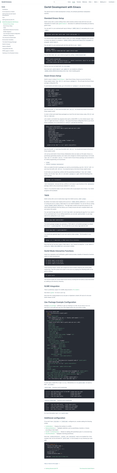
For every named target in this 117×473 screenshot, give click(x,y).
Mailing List (103, 2)
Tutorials (79, 2)
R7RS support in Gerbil (8, 50)
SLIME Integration (7, 31)
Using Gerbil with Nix (7, 48)
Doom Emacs (60, 79)
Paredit (47, 431)
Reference (84, 2)
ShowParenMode (50, 433)
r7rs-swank (76, 289)
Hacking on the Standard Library (10, 53)
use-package (52, 305)
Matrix (96, 2)
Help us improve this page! (51, 463)
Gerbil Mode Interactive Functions (10, 29)
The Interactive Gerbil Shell (9, 37)
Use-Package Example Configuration (11, 33)
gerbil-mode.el (62, 23)
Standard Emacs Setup (8, 24)
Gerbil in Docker (6, 44)
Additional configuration (8, 35)
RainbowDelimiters (50, 428)
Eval (3, 17)
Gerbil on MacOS (6, 46)
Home (69, 2)
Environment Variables (7, 39)
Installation (5, 9)
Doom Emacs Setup (7, 25)
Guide (73, 2)
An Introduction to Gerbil (8, 11)
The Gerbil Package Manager (9, 42)
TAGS (4, 27)
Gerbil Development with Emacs (10, 22)
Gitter (90, 2)
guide (52, 292)
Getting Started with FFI (8, 19)
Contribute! (111, 2)
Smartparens (55, 431)
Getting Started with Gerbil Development (9, 14)
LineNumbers (49, 426)
